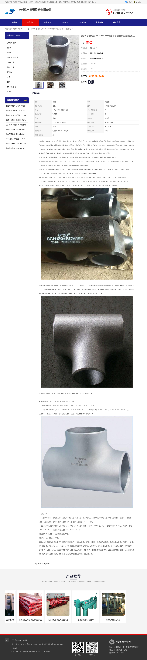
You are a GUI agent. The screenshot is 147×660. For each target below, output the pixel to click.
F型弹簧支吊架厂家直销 (46, 620)
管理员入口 (39, 651)
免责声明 (31, 651)
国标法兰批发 (12, 58)
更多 (25, 100)
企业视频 (47, 22)
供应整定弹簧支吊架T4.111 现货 (17, 110)
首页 (14, 29)
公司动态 (82, 22)
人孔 (9, 77)
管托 (9, 48)
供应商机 (30, 22)
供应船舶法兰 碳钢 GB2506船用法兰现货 (17, 148)
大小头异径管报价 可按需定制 (101, 620)
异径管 (10, 72)
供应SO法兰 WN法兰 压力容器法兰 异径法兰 (17, 115)
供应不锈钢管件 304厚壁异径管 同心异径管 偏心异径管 (17, 120)
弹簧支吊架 (11, 43)
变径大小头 (11, 87)
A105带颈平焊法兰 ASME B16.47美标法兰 (17, 139)
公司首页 (13, 22)
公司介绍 (65, 22)
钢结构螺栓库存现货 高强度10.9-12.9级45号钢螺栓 (17, 106)
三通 (27, 29)
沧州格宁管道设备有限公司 (50, 644)
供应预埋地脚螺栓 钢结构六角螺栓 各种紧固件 (17, 134)
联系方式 (116, 22)
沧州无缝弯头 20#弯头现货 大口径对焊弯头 (17, 129)
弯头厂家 (10, 62)
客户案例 (99, 22)
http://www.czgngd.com (42, 563)
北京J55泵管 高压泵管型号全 (19, 620)
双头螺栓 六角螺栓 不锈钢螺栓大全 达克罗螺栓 (17, 125)
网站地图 (47, 651)
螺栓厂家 (10, 67)
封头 (9, 82)
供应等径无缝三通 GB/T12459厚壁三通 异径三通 (17, 143)
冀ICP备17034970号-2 (34, 644)
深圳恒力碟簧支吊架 (74, 620)
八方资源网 (24, 651)
